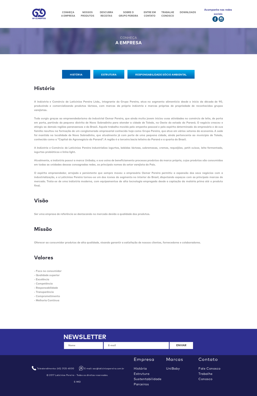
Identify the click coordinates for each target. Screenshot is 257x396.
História (140, 368)
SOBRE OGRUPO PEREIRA (128, 14)
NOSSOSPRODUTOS (87, 14)
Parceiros (141, 384)
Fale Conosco (209, 368)
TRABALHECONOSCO (167, 14)
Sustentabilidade (148, 379)
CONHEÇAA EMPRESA (68, 14)
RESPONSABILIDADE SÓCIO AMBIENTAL (161, 75)
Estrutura (141, 374)
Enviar (181, 345)
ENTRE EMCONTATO (150, 14)
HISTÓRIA (76, 75)
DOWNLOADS (188, 12)
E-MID (77, 382)
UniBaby (173, 368)
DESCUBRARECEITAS (106, 14)
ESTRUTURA (108, 75)
